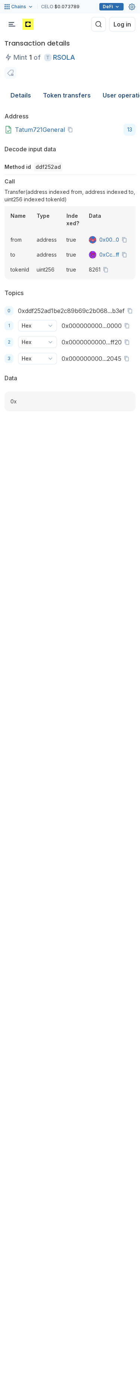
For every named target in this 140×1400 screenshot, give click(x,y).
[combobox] (37, 326)
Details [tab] (20, 95)
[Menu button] (11, 24)
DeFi (108, 6)
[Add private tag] (10, 73)
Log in (122, 24)
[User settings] (132, 6)
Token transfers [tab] (67, 95)
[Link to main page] (28, 24)
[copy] (71, 129)
